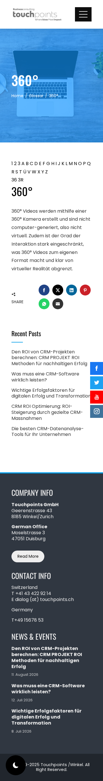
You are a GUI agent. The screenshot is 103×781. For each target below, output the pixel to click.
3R (20, 180)
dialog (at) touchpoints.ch (44, 599)
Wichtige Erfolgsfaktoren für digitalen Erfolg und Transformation (51, 393)
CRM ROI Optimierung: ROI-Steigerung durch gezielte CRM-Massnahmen (47, 412)
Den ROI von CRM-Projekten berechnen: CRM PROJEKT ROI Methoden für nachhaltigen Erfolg (49, 358)
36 (14, 180)
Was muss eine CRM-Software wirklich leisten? (45, 377)
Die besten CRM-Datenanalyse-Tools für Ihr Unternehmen (47, 431)
